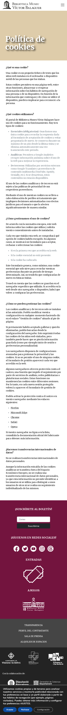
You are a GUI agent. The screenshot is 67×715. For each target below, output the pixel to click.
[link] (16, 549)
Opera (14, 426)
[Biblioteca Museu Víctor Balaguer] (21, 5)
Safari (14, 422)
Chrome (15, 417)
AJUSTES (25, 703)
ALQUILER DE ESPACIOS (33, 641)
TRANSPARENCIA (33, 625)
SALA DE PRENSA (33, 636)
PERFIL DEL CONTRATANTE (34, 630)
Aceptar (9, 709)
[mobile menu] (62, 5)
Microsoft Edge (19, 412)
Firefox (15, 408)
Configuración (43, 709)
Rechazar (25, 709)
